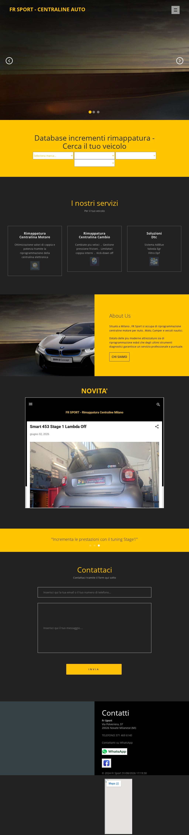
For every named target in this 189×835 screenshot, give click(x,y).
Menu (175, 10)
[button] (5, 60)
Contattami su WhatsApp (117, 742)
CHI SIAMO (119, 357)
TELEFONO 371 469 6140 (117, 735)
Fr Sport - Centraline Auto (47, 9)
